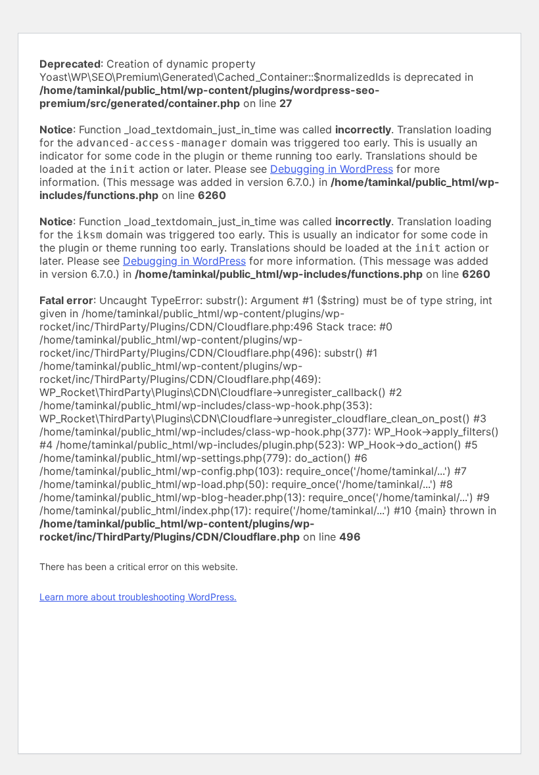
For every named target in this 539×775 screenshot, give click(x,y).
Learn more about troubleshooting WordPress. (138, 596)
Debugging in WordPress (331, 168)
